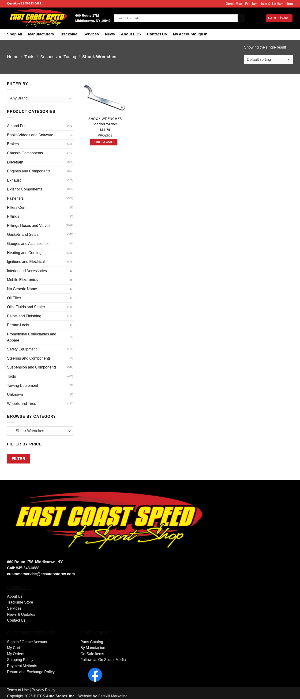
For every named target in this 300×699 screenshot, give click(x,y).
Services (91, 34)
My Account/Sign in (190, 34)
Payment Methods (22, 666)
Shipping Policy (20, 660)
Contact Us (157, 34)
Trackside (68, 34)
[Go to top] (290, 692)
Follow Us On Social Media (103, 660)
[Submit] (241, 18)
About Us (14, 596)
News (110, 34)
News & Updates (21, 614)
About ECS (131, 34)
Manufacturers (41, 34)
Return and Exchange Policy (31, 672)
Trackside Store (20, 602)
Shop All (14, 34)
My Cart (13, 648)
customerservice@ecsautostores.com (41, 574)
